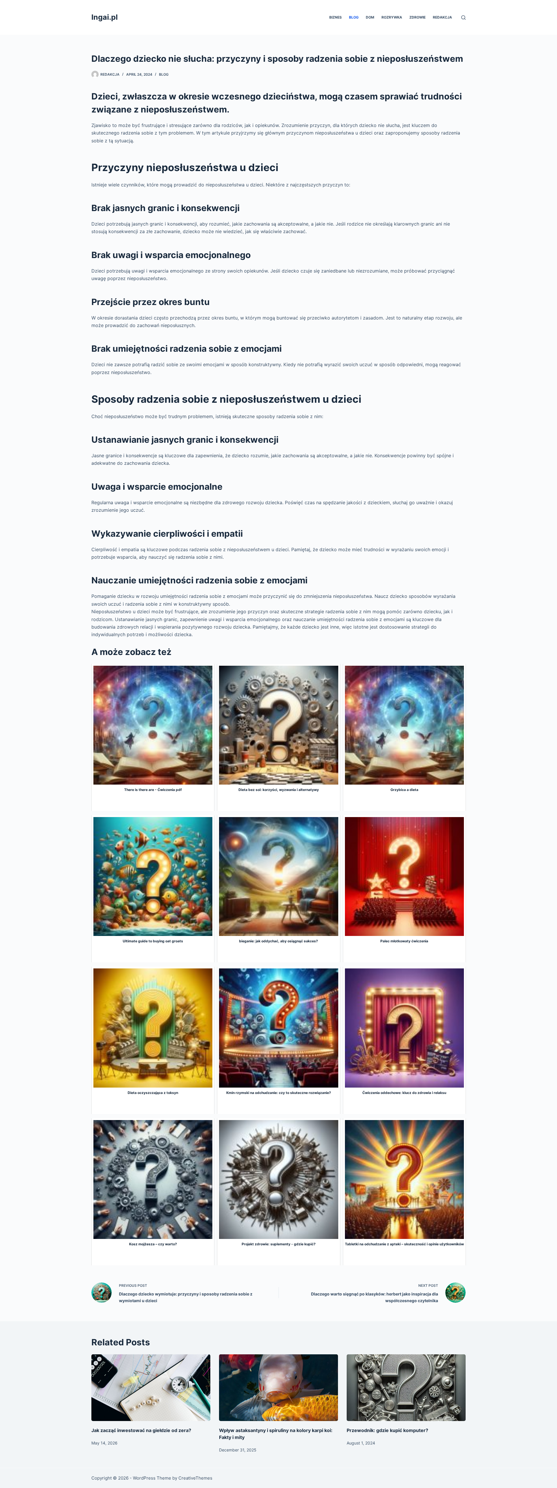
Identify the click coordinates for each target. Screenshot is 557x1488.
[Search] (463, 17)
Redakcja (442, 17)
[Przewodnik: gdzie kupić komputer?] (406, 1387)
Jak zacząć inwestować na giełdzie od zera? (141, 1430)
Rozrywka (391, 17)
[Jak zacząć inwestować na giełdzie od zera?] (150, 1387)
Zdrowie (417, 17)
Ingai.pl (104, 17)
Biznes (335, 17)
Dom (370, 17)
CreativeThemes (195, 1478)
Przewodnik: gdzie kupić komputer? (387, 1430)
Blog (354, 17)
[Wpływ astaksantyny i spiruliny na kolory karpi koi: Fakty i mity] (278, 1387)
